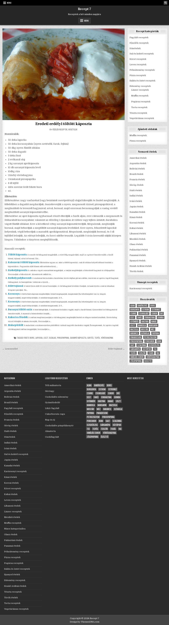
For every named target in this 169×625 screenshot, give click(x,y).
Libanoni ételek (138, 233)
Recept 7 (84, 9)
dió (161, 313)
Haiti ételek (136, 190)
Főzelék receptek (59, 129)
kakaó (153, 321)
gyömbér (134, 321)
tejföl (97, 337)
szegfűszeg (154, 345)
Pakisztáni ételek (139, 249)
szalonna (141, 345)
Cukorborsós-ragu (55, 414)
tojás (150, 353)
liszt (46, 337)
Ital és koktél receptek (142, 53)
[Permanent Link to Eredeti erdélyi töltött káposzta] (63, 74)
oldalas (52, 337)
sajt (132, 345)
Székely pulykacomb (20, 278)
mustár (144, 329)
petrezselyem (150, 337)
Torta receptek (139, 107)
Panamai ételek (138, 255)
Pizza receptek (138, 75)
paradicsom (135, 337)
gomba (161, 317)
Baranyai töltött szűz (20, 309)
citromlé (156, 309)
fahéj (139, 317)
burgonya (134, 309)
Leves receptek (138, 64)
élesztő (148, 361)
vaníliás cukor (137, 357)
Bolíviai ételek (137, 168)
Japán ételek (136, 206)
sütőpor (147, 349)
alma (132, 305)
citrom (145, 309)
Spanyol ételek (137, 260)
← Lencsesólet (10, 349)
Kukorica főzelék (18, 317)
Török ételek (136, 271)
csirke (133, 313)
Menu (9, 2)
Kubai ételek (136, 228)
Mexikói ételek (137, 239)
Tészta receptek (138, 113)
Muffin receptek (139, 95)
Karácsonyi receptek (141, 288)
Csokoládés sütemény (56, 397)
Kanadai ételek (137, 212)
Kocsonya (14, 293)
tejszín (142, 353)
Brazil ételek (136, 174)
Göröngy (49, 391)
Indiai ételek (136, 195)
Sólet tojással (15, 286)
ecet (132, 317)
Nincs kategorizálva (14, 528)
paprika (155, 333)
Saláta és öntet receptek (142, 80)
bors (152, 305)
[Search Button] (165, 3)
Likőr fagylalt (52, 408)
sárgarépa (135, 349)
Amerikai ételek (138, 158)
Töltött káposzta (17, 254)
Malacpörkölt (15, 325)
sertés (90, 337)
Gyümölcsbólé (52, 402)
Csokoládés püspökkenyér (59, 425)
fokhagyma (150, 317)
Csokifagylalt (52, 437)
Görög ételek (136, 185)
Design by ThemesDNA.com (84, 622)
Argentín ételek (138, 163)
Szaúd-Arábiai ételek (141, 266)
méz (152, 329)
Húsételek (72, 129)
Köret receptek (138, 59)
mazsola (134, 329)
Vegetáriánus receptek (142, 118)
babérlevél (142, 305)
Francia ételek (137, 179)
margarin (153, 325)
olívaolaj (145, 333)
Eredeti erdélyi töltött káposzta (63, 123)
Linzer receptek (140, 90)
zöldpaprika (135, 361)
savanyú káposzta (78, 337)
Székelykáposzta (17, 270)
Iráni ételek (136, 201)
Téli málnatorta (53, 385)
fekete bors (29, 337)
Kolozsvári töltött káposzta (23, 262)
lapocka (39, 337)
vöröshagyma (107, 337)
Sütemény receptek (140, 86)
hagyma (144, 321)
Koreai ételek (137, 222)
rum (159, 341)
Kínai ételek (136, 217)
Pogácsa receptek (140, 101)
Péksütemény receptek (142, 70)
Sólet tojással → (116, 349)
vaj (157, 353)
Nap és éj (50, 420)
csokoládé (144, 313)
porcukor (149, 341)
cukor (154, 313)
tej (155, 349)
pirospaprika (63, 337)
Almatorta (50, 431)
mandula (142, 325)
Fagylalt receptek (139, 37)
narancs (134, 333)
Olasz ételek (136, 244)
